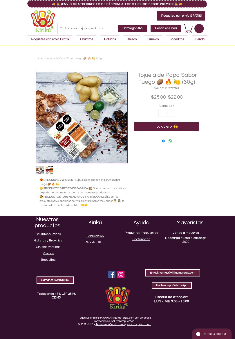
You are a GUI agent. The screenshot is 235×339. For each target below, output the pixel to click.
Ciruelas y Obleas (48, 247)
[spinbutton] (166, 112)
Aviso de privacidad (139, 324)
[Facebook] (111, 274)
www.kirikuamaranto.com (118, 317)
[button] (194, 28)
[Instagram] (120, 274)
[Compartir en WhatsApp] (170, 141)
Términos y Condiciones (110, 324)
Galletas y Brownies (48, 240)
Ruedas (48, 253)
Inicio (39, 58)
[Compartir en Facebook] (163, 141)
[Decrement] (161, 112)
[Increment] (172, 112)
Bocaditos (48, 259)
